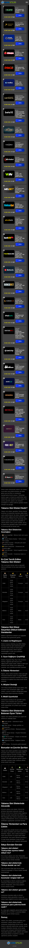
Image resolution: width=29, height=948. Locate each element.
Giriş (20, 15)
